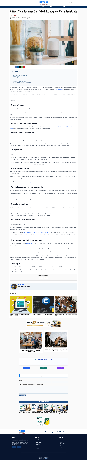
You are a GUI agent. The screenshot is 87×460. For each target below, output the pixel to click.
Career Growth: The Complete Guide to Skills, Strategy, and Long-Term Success (24, 412)
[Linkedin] (18, 67)
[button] (73, 3)
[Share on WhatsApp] (86, 232)
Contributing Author (15, 18)
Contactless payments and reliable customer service (22, 82)
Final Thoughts (15, 83)
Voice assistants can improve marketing (20, 81)
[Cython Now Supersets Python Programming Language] (43, 304)
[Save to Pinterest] (86, 234)
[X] (20, 67)
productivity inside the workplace (32, 182)
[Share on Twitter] (86, 230)
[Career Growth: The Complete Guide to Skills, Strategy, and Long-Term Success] (25, 407)
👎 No (46, 277)
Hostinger (46, 458)
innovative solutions (59, 89)
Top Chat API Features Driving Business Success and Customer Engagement (19, 315)
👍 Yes (41, 277)
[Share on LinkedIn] (86, 228)
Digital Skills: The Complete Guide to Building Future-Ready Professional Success (37, 412)
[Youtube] (20, 447)
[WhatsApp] (22, 67)
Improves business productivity (18, 77)
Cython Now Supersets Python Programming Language (43, 314)
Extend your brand (16, 76)
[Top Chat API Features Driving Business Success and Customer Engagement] (21, 304)
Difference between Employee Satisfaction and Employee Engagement (31, 351)
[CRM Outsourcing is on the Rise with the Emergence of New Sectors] (66, 304)
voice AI (23, 98)
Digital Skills (13, 15)
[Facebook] (16, 67)
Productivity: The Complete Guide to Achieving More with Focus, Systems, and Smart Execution (61, 413)
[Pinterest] (24, 67)
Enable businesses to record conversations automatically (22, 78)
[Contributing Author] (10, 18)
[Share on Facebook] (86, 226)
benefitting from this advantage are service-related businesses (36, 232)
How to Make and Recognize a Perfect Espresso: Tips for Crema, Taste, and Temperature (56, 349)
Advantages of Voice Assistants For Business (20, 74)
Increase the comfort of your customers (20, 75)
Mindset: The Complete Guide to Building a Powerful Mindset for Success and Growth (49, 412)
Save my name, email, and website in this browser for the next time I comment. (31, 384)
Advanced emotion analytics (18, 80)
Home (10, 17)
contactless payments (30, 243)
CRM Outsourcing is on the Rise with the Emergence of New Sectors (66, 315)
